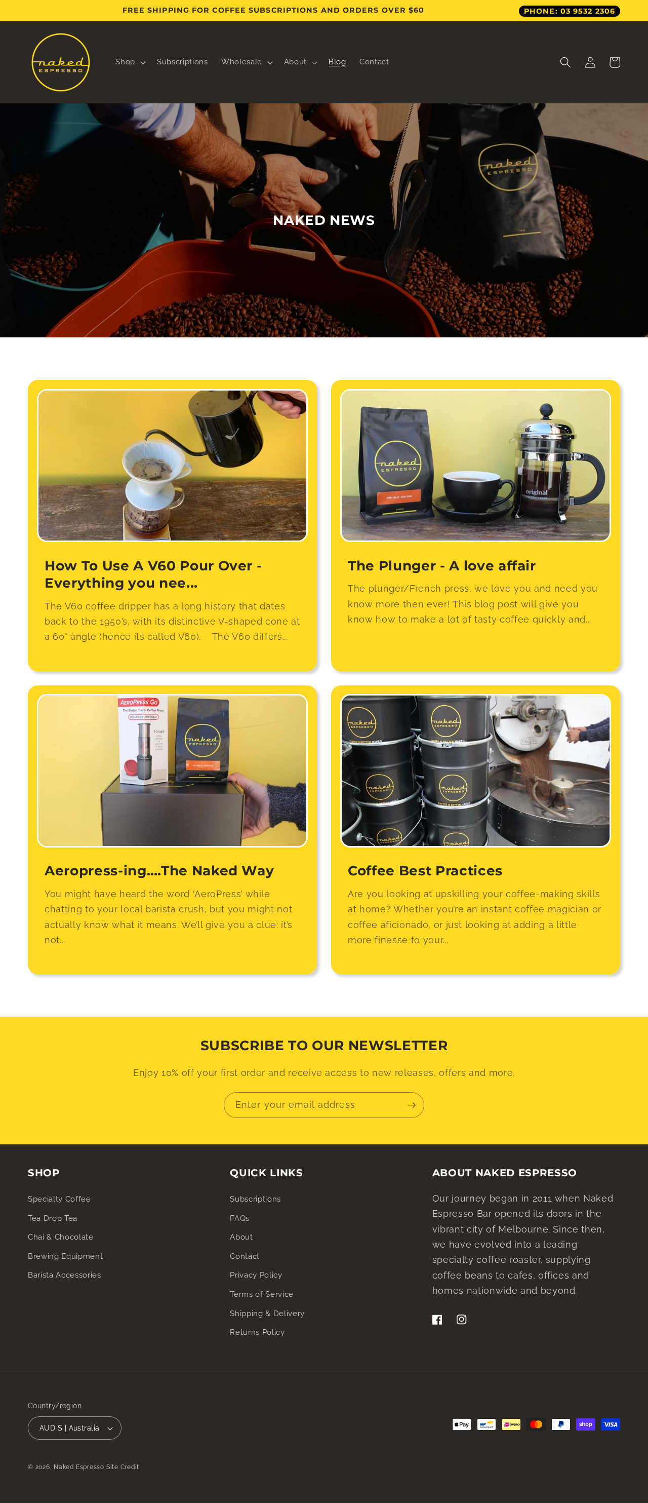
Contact (245, 1256)
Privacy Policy (256, 1275)
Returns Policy (257, 1332)
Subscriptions (255, 1199)
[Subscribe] (411, 1105)
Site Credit (122, 1467)
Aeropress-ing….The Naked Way (159, 870)
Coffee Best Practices (425, 870)
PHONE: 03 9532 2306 (569, 11)
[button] (129, 62)
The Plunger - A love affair (442, 565)
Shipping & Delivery (267, 1313)
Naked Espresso (79, 1467)
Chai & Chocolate (61, 1237)
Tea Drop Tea (52, 1218)
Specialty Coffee (59, 1199)
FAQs (240, 1218)
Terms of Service (262, 1294)
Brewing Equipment (65, 1256)
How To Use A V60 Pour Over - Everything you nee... (153, 574)
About (241, 1237)
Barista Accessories (64, 1275)
